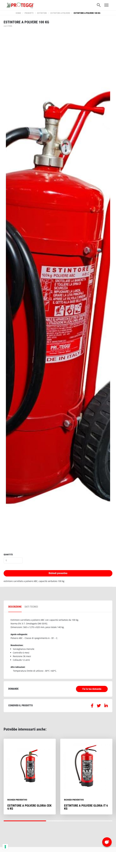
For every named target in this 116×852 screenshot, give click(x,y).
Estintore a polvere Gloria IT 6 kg (86, 807)
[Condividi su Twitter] (99, 706)
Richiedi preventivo (58, 573)
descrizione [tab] (15, 606)
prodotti (29, 13)
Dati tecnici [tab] (31, 606)
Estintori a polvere (60, 13)
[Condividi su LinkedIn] (106, 706)
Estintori (42, 13)
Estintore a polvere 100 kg (87, 13)
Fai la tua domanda (91, 689)
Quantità (8, 554)
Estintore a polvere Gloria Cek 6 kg (29, 807)
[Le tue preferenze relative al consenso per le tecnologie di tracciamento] (5, 847)
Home (18, 13)
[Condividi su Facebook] (92, 706)
